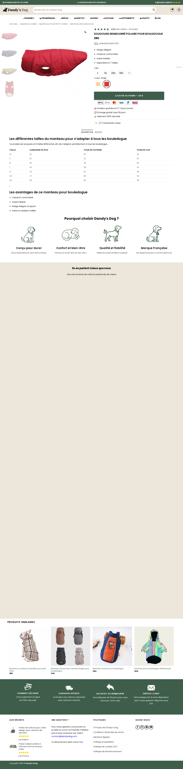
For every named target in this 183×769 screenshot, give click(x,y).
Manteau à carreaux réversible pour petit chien (27, 669)
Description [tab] (87, 132)
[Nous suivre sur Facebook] (138, 727)
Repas (65, 18)
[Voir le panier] (172, 10)
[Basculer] (96, 123)
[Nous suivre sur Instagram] (142, 727)
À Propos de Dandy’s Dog (105, 727)
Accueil (13, 24)
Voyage (109, 18)
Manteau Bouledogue (82, 24)
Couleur (97, 78)
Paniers (29, 18)
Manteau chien (28, 24)
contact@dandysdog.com (64, 736)
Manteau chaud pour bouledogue (108, 668)
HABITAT (80, 18)
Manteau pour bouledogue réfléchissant (152, 668)
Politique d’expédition (103, 741)
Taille (96, 68)
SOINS (95, 18)
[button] (179, 10)
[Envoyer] (154, 10)
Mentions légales (101, 737)
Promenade (48, 18)
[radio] (97, 73)
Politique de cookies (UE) (105, 746)
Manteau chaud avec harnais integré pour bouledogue (70, 669)
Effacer (179, 67)
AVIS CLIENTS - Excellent (124, 29)
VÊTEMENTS (128, 18)
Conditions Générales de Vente (108, 732)
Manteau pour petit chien (53, 24)
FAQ (81, 742)
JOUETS (145, 18)
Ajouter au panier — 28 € (129, 95)
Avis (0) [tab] (98, 132)
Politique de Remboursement (107, 751)
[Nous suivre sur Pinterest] (147, 727)
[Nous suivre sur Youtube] (151, 727)
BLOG (158, 18)
